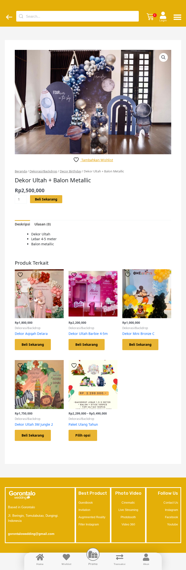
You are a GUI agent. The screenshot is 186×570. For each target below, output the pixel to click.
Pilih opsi (82, 435)
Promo (93, 564)
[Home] (40, 557)
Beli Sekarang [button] (33, 344)
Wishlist (66, 563)
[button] (150, 17)
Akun (146, 563)
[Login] (163, 15)
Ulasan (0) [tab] (42, 224)
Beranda (21, 171)
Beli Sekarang (46, 199)
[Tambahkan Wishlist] (20, 275)
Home (39, 563)
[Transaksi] (119, 557)
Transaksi (119, 563)
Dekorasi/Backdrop (43, 171)
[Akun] (146, 557)
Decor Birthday (70, 171)
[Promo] (93, 554)
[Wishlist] (66, 557)
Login (163, 20)
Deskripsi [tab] (22, 224)
